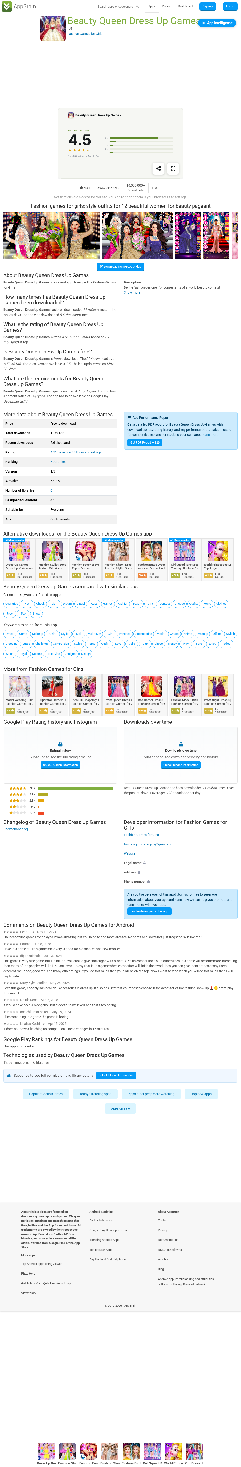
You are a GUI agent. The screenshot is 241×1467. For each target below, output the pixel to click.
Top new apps (202, 1094)
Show (36, 613)
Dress (10, 634)
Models (37, 654)
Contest (165, 603)
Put (27, 603)
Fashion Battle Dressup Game (151, 564)
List (53, 603)
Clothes (221, 603)
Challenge (41, 643)
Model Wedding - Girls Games (19, 700)
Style (52, 634)
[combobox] (115, 6)
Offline (217, 634)
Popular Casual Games (46, 1094)
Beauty (137, 603)
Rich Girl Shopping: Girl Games (85, 700)
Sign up (208, 6)
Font (199, 643)
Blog (161, 1269)
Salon (9, 654)
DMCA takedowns (170, 1249)
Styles (78, 643)
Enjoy (212, 643)
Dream (67, 603)
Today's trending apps (96, 1094)
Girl (110, 634)
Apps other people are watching (152, 1094)
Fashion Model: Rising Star (184, 700)
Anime (188, 634)
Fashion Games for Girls (56, 669)
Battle (26, 643)
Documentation (168, 1240)
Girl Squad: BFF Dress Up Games (184, 564)
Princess (125, 634)
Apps (151, 6)
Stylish (230, 634)
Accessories (143, 634)
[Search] (137, 6)
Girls (151, 603)
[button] (181, 863)
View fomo (28, 1293)
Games (108, 603)
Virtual (80, 603)
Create (174, 634)
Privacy (163, 1230)
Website (129, 854)
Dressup (202, 634)
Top (23, 613)
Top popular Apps (100, 1249)
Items (91, 643)
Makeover (94, 634)
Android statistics (101, 1220)
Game (23, 634)
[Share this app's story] (158, 169)
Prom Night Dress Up (218, 700)
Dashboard (185, 6)
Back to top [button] (230, 1428)
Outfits (193, 603)
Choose (180, 603)
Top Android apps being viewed (41, 1264)
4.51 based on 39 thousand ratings (75, 452)
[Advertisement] (120, 75)
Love (118, 643)
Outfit (104, 643)
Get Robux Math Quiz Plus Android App (46, 1283)
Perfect (226, 643)
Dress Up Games (17, 564)
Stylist (65, 634)
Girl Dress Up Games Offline (194, 1463)
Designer (70, 654)
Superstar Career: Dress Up (52, 700)
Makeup (37, 634)
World (207, 603)
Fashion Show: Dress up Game (119, 564)
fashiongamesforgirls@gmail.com (148, 844)
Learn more (209, 435)
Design (86, 654)
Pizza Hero (28, 1273)
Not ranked (58, 462)
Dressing (11, 643)
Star (145, 643)
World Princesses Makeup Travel (218, 564)
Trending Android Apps (104, 1240)
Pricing (166, 6)
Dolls (131, 643)
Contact (163, 1220)
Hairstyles (53, 654)
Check (40, 603)
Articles (163, 1259)
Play (186, 643)
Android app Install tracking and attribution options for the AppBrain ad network (186, 1281)
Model (161, 634)
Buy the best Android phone (107, 1259)
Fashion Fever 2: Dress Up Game (85, 564)
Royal (23, 654)
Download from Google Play (122, 266)
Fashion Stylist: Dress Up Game (52, 564)
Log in (230, 6)
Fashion (122, 603)
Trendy (172, 643)
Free (10, 613)
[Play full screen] (173, 169)
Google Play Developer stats (108, 1230)
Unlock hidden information (60, 764)
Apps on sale (120, 1108)
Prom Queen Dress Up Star (119, 700)
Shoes (158, 643)
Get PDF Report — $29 (145, 442)
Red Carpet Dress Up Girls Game (151, 700)
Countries (11, 603)
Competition (61, 643)
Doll (78, 634)
